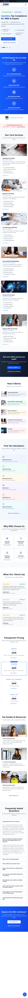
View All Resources (13, 795)
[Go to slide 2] (4, 47)
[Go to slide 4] (7, 47)
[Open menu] (25, 4)
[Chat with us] (25, 994)
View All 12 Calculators (13, 513)
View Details (13, 657)
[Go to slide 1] (1, 47)
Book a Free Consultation (14, 925)
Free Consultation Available (22, 1)
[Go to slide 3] (5, 47)
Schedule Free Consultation (9, 42)
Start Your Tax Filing (7, 38)
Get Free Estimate (13, 921)
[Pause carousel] (10, 47)
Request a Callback (13, 367)
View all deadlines (21, 126)
